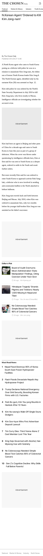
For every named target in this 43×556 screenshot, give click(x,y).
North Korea (35, 553)
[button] (40, 3)
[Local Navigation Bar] (40, 3)
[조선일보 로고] (15, 3)
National (5, 553)
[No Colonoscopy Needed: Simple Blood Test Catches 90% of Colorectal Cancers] (6, 308)
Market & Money (15, 553)
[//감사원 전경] (6, 270)
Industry (26, 553)
